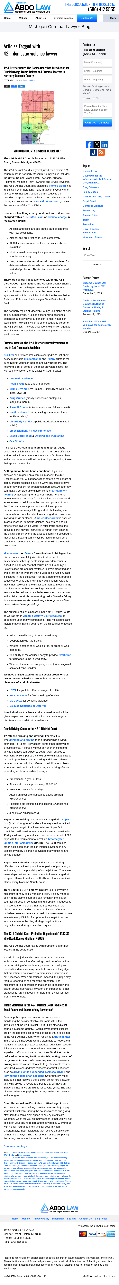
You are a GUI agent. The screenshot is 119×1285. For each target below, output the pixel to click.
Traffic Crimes (18, 412)
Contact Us (87, 18)
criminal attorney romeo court (16, 1176)
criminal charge (57, 217)
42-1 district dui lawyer (49, 1163)
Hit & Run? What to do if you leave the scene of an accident (97, 325)
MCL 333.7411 (18, 695)
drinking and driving (21, 740)
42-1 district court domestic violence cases (28, 1158)
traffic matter (62, 1036)
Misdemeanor (12, 553)
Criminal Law (17, 1153)
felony (51, 359)
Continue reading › (15, 1146)
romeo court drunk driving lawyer (35, 1181)
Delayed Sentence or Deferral (27, 705)
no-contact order (47, 518)
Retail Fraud (17, 383)
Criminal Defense (63, 18)
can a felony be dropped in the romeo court (30, 1168)
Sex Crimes (16, 441)
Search (97, 264)
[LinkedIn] (104, 144)
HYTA (12, 690)
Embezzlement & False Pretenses (30, 430)
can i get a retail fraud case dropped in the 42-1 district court (40, 1173)
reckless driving (55, 1072)
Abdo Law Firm (90, 7)
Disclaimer (58, 1218)
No (97, 98)
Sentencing (89, 210)
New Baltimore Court (46, 201)
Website (23, 18)
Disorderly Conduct (21, 421)
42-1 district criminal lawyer (27, 1163)
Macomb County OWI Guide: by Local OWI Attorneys (94, 286)
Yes (88, 98)
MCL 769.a (15, 700)
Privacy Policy (41, 1218)
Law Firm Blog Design (99, 1276)
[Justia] (93, 152)
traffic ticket (36, 217)
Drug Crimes (17, 398)
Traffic (11, 1155)
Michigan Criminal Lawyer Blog (27, 7)
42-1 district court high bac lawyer (24, 1160)
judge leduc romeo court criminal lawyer (45, 1176)
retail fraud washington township (50, 1179)
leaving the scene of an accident (24, 1075)
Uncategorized (24, 1155)
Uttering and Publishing (49, 435)
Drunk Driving (18, 389)
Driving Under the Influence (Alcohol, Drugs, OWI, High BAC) (97, 179)
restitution (64, 655)
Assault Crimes (18, 407)
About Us (40, 18)
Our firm (9, 355)
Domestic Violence (21, 378)
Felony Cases (90, 192)
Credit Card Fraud (20, 435)
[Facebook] (89, 144)
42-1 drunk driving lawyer (54, 1166)
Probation (88, 224)
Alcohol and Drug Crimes (97, 196)
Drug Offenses (91, 187)
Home (7, 18)
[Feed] (101, 152)
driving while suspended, (29, 1072)
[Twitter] (96, 144)
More (113, 18)
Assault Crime (90, 215)
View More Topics (92, 237)
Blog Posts (101, 1218)
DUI (25, 217)
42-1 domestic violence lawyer (30, 1166)
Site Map (71, 1218)
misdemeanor (32, 359)
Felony (29, 553)
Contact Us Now (97, 122)
